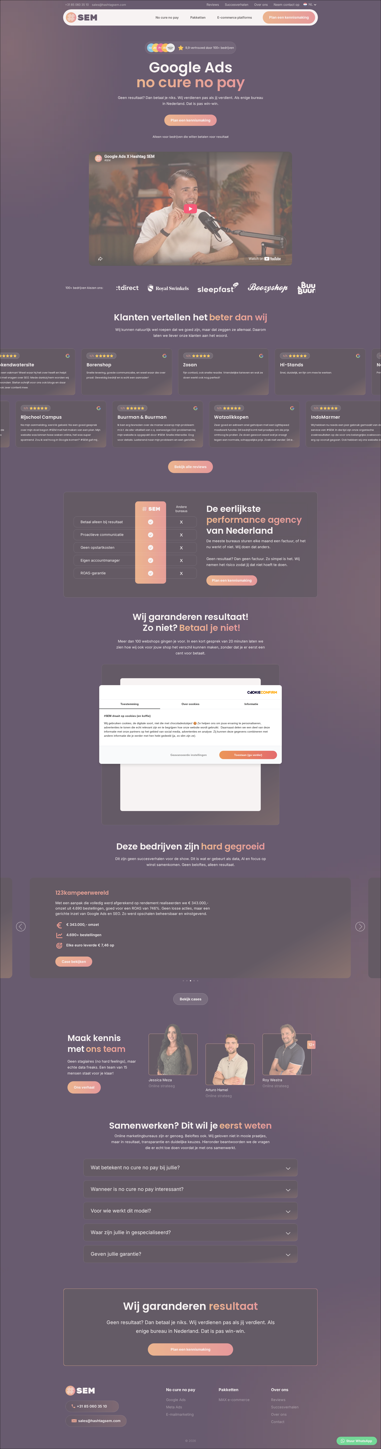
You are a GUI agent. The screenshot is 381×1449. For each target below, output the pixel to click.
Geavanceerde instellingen (188, 755)
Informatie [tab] (251, 704)
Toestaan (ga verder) (248, 755)
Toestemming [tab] (129, 704)
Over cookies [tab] (190, 704)
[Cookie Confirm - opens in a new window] (262, 692)
